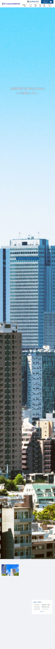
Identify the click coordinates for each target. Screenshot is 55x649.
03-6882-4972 (34, 1)
